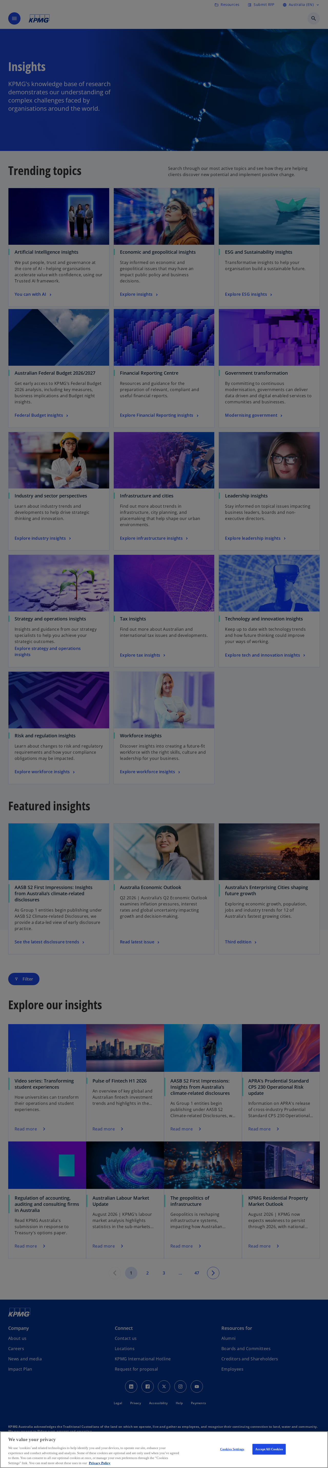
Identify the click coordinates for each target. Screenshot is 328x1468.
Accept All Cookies (269, 1449)
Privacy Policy (99, 1463)
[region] (164, 1449)
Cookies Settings (232, 1449)
